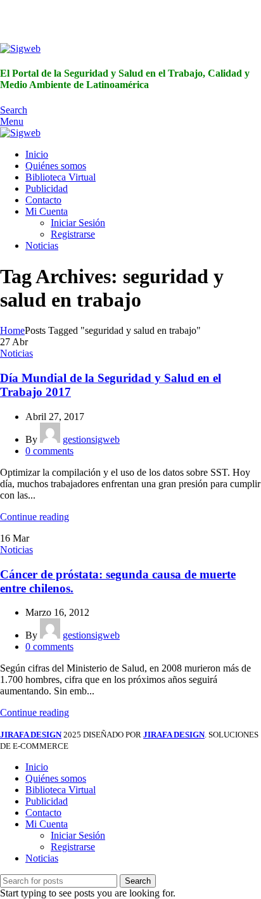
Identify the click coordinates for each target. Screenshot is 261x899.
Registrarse (73, 234)
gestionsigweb (91, 439)
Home (12, 330)
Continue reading (34, 516)
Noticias (16, 353)
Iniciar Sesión (78, 222)
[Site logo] (20, 48)
